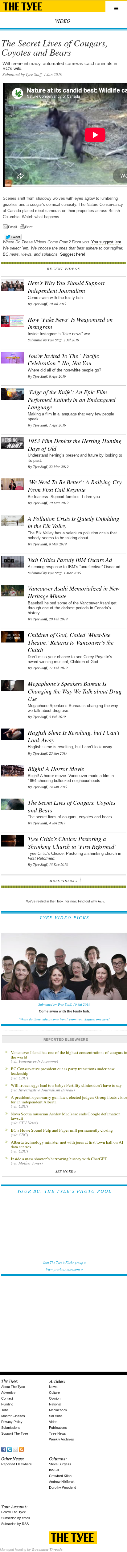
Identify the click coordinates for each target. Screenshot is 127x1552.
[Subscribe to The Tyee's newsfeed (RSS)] (21, 1449)
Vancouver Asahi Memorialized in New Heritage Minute (74, 592)
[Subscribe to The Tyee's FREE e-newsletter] (15, 1449)
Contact (7, 1398)
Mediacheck (58, 1410)
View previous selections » (64, 1269)
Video (53, 1422)
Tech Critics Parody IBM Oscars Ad (70, 560)
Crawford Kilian (60, 1476)
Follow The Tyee (13, 1512)
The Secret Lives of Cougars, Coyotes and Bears (71, 806)
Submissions (10, 1427)
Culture (54, 1392)
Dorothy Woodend (62, 1487)
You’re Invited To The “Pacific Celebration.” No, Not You (63, 359)
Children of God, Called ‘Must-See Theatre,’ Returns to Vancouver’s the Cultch (70, 642)
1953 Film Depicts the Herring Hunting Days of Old (75, 444)
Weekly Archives (61, 1439)
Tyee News (57, 1433)
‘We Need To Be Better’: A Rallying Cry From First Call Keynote (74, 485)
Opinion (54, 1398)
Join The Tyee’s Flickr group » (64, 1262)
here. (101, 901)
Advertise (8, 1392)
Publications (58, 1427)
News (53, 1387)
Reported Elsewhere (16, 1464)
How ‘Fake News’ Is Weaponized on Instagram (70, 323)
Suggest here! (72, 254)
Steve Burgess (60, 1464)
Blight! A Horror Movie (56, 768)
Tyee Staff (40, 303)
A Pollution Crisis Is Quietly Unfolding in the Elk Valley (73, 522)
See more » (65, 1171)
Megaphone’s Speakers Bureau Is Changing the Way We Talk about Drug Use (75, 691)
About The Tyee (13, 1387)
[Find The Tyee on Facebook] (3, 1449)
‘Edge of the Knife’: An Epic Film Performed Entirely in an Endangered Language (72, 399)
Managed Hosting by (31, 1549)
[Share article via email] (11, 228)
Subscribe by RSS (15, 1524)
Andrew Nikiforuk (62, 1481)
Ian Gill (54, 1470)
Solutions (56, 1416)
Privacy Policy (12, 1422)
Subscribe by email (15, 1518)
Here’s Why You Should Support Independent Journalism (66, 286)
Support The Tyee (14, 1433)
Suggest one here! (97, 1019)
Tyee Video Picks (64, 917)
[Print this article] (28, 228)
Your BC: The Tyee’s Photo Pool (64, 1191)
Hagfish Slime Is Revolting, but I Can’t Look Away (73, 736)
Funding (7, 1404)
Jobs (5, 1410)
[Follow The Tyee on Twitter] (9, 1449)
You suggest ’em (106, 242)
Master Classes (13, 1416)
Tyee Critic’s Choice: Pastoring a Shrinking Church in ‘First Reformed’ (72, 842)
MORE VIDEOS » (63, 880)
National (55, 1404)
